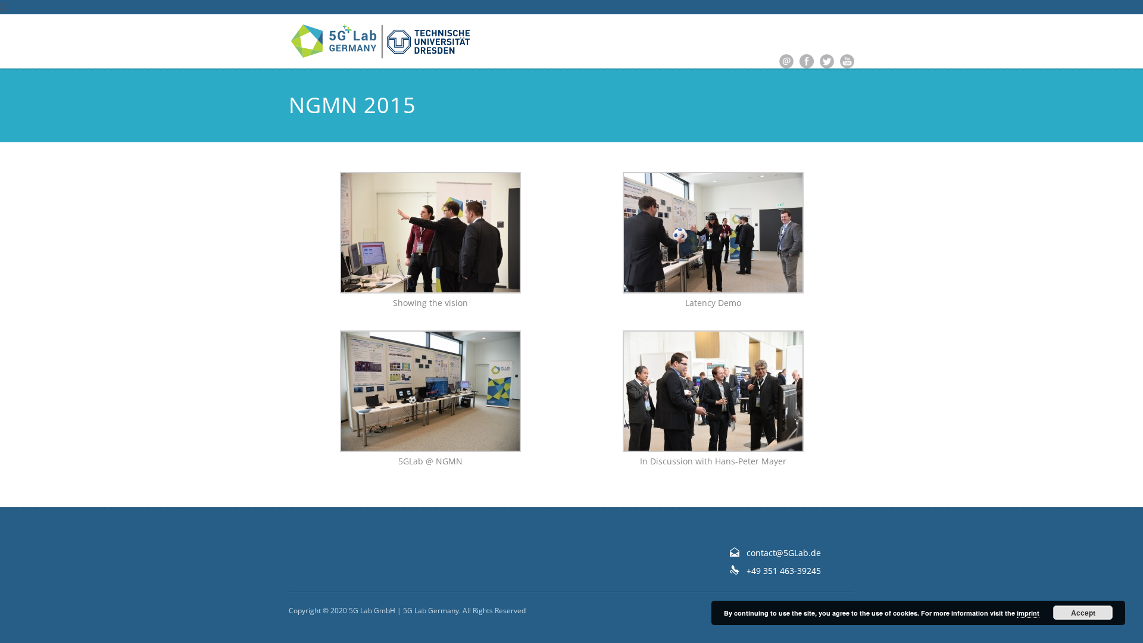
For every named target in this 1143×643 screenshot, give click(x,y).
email (786, 61)
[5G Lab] (381, 41)
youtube (847, 61)
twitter (827, 61)
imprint (1028, 612)
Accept (1083, 612)
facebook (807, 61)
